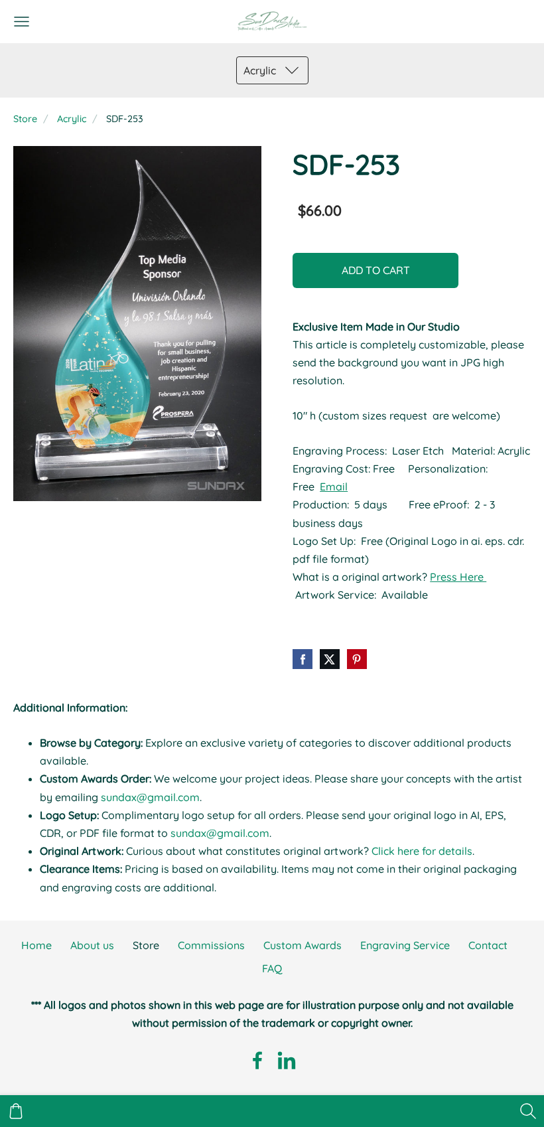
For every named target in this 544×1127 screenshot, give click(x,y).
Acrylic (71, 119)
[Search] (528, 1111)
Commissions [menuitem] (211, 945)
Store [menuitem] (146, 945)
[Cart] (16, 1111)
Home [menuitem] (36, 945)
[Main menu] (21, 21)
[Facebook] (257, 1060)
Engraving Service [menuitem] (405, 945)
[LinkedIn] (286, 1060)
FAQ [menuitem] (272, 968)
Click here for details (422, 851)
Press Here (458, 576)
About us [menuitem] (92, 945)
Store (25, 119)
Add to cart (376, 270)
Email (334, 486)
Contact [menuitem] (488, 945)
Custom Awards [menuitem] (302, 945)
